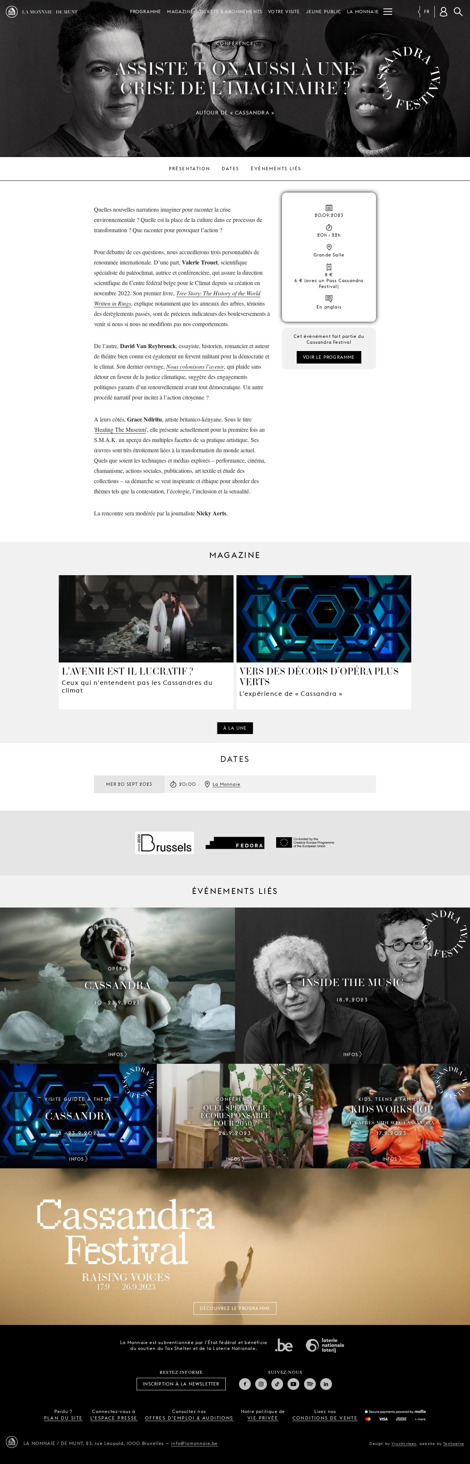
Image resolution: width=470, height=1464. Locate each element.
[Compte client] (443, 12)
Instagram (261, 1384)
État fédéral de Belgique (284, 1344)
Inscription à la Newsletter (181, 1384)
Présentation (189, 168)
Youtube (293, 1384)
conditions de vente (325, 1418)
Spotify (310, 1384)
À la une (235, 728)
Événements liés (276, 168)
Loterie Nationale (325, 1345)
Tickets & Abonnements (230, 11)
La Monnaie (363, 11)
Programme (146, 11)
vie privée (262, 1418)
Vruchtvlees (403, 1443)
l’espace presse (114, 1418)
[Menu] (388, 12)
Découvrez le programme (235, 1308)
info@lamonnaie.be (194, 1443)
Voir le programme (329, 357)
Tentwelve (453, 1443)
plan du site (63, 1418)
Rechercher (458, 12)
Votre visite (284, 11)
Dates (230, 168)
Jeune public (323, 11)
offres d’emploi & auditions (189, 1418)
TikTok (277, 1384)
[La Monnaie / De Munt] (12, 1442)
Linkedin (326, 1384)
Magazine (180, 11)
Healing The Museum (120, 429)
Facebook (245, 1384)
